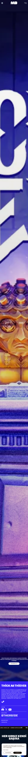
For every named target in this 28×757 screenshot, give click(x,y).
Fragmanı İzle (14, 663)
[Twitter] (6, 709)
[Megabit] (14, 3)
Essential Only (8, 752)
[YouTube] (9, 709)
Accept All (18, 752)
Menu (25, 3)
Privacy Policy (9, 747)
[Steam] (2, 702)
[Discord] (2, 709)
